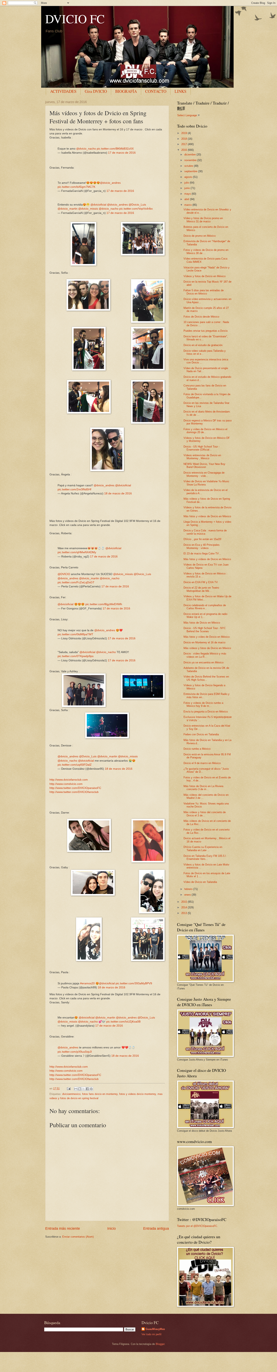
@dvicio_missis (88, 208)
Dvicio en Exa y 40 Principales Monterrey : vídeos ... (202, 546)
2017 (184, 144)
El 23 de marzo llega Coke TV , (202, 553)
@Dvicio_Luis (137, 204)
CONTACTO (155, 91)
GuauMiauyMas (155, 1329)
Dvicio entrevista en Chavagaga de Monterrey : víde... (204, 474)
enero (188, 894)
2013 (184, 913)
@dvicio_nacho (86, 148)
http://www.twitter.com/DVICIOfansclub (74, 792)
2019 (184, 133)
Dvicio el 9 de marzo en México (202, 763)
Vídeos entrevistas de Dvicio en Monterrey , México (202, 457)
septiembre (191, 171)
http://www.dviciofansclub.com (68, 779)
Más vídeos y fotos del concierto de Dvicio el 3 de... (205, 814)
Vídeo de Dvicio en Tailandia (200, 881)
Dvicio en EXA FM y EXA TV (201, 582)
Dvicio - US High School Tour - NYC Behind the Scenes (205, 630)
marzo (188, 204)
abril (187, 199)
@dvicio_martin (67, 208)
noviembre (190, 160)
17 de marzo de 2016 (122, 152)
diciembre (190, 154)
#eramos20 (87, 983)
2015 (184, 901)
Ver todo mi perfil (151, 1334)
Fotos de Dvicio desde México (201, 316)
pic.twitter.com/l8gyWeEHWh (103, 604)
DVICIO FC (75, 19)
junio (187, 188)
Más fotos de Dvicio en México (202, 622)
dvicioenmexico (71, 1093)
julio (187, 182)
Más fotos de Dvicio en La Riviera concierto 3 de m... (203, 788)
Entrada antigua (156, 1228)
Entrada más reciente (62, 1228)
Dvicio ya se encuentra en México (203, 662)
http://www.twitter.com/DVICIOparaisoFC (75, 787)
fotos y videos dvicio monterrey (137, 1093)
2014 (184, 907)
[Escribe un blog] (80, 1089)
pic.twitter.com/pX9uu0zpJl (75, 1051)
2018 (184, 138)
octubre (189, 165)
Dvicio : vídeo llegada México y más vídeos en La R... (205, 655)
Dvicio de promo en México (200, 235)
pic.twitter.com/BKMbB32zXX (115, 148)
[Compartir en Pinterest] (91, 1089)
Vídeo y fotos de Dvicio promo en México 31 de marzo (203, 220)
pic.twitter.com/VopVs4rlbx (136, 208)
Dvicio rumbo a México (197, 748)
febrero (188, 889)
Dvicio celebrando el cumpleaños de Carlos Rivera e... (205, 607)
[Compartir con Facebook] (87, 1089)
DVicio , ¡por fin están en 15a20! (202, 539)
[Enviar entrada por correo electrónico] (68, 1088)
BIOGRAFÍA (126, 91)
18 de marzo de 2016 (118, 493)
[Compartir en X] (84, 1089)
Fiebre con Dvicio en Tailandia (201, 734)
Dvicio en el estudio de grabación (203, 345)
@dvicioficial (98, 204)
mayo (188, 193)
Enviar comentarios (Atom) (78, 1236)
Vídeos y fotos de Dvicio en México (204, 276)
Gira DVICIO (96, 91)
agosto (188, 176)
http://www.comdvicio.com (66, 783)
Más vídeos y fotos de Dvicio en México (207, 648)
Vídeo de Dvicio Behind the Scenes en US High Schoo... (206, 678)
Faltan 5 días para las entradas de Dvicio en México (204, 292)
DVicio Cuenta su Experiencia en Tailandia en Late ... (203, 848)
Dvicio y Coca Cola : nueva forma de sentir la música (205, 532)
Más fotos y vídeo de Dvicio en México (207, 636)
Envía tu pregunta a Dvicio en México (206, 711)
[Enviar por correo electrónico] (76, 1089)
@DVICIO (64, 574)
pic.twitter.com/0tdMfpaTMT (75, 634)
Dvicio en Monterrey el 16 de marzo (204, 642)
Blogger (160, 1344)
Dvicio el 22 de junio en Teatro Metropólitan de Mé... (201, 589)
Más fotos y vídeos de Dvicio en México (207, 516)
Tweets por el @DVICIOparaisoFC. (197, 1225)
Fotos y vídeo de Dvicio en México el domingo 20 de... (205, 431)
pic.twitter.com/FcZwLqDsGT (76, 582)
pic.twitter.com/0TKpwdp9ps (75, 656)
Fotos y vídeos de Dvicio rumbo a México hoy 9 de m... (203, 704)
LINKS (180, 91)
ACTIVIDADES (63, 91)
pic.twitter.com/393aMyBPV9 (134, 983)
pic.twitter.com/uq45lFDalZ (75, 764)
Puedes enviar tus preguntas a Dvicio (206, 330)
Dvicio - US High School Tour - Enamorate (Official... (201, 448)
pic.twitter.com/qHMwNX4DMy (77, 552)
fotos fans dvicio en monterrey (100, 1093)
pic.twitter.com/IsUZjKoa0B (123, 1021)
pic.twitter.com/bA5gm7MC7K (76, 186)
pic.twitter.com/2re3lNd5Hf (74, 489)
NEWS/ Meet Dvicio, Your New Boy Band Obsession (204, 465)
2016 (184, 149)
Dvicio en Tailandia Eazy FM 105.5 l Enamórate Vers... (205, 857)
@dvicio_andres (110, 182)
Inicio (111, 1228)
